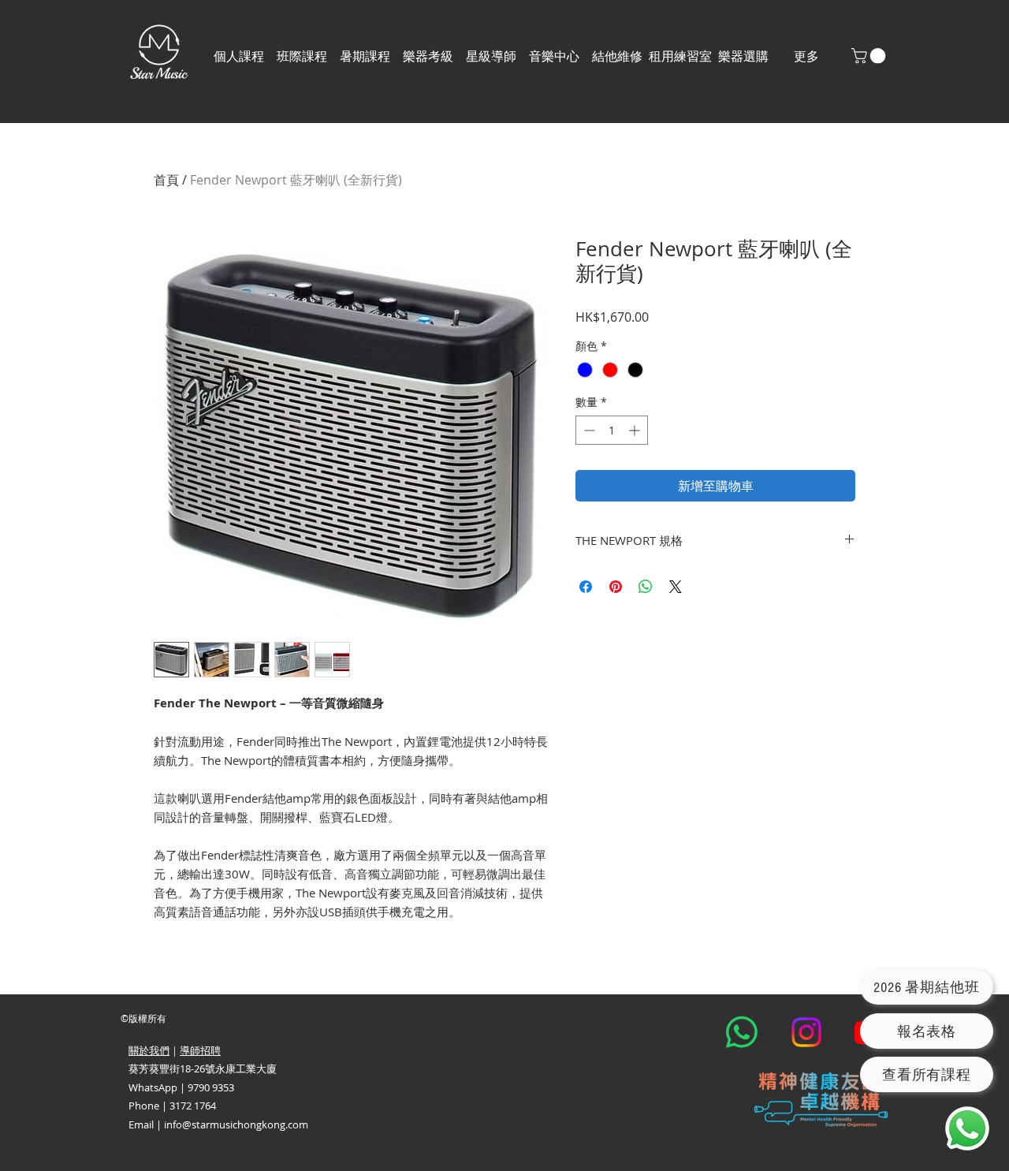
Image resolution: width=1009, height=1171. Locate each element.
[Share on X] (675, 586)
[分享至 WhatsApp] (645, 586)
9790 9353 (211, 1087)
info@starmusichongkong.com (236, 1124)
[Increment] (636, 430)
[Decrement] (588, 430)
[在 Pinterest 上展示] (615, 586)
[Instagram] (806, 1032)
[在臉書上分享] (585, 586)
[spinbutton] (612, 430)
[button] (301, 56)
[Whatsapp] (741, 1032)
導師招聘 (200, 1050)
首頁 (166, 179)
